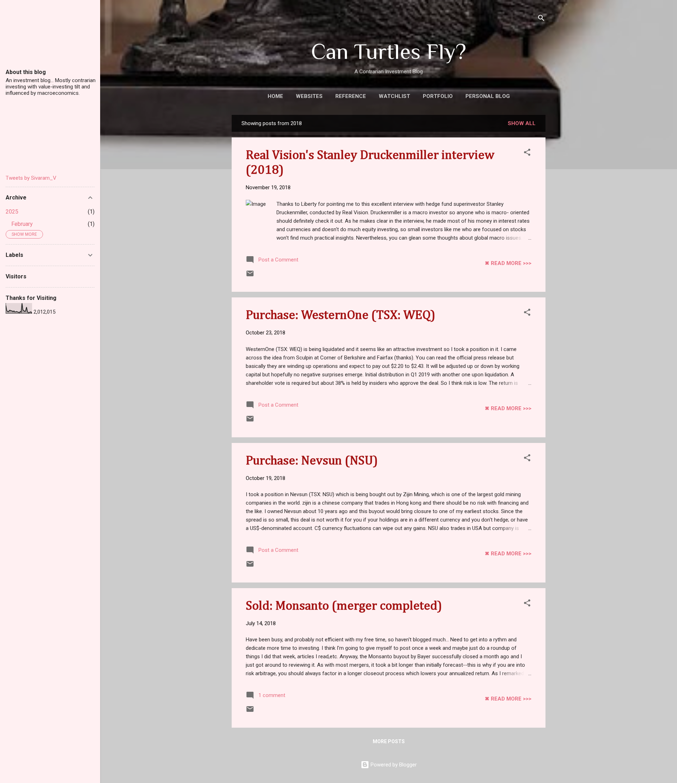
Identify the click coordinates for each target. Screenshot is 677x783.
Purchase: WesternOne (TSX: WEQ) (340, 315)
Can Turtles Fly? (388, 51)
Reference (350, 96)
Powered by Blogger (393, 765)
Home (275, 96)
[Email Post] (250, 276)
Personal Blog (487, 96)
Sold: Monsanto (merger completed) (344, 606)
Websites (309, 96)
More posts (389, 741)
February (22, 224)
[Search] (541, 19)
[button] (527, 153)
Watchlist (394, 96)
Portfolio (438, 96)
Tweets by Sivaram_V (31, 178)
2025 (12, 211)
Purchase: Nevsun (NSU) (312, 461)
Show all (522, 123)
